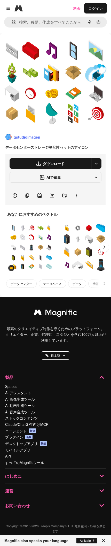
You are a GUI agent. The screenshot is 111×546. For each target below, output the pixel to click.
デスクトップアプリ (25, 443)
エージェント (20, 430)
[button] (55, 355)
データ (77, 283)
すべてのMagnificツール (24, 462)
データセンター (21, 283)
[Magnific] (55, 313)
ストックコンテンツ (21, 418)
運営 (9, 491)
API (8, 456)
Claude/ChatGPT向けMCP (26, 424)
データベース (52, 283)
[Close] (103, 540)
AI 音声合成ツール (20, 411)
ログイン (95, 8)
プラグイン (18, 437)
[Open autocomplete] (11, 22)
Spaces (11, 386)
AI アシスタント (18, 392)
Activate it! (87, 540)
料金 (77, 8)
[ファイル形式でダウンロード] (96, 163)
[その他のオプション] (77, 195)
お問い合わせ (17, 505)
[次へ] (104, 247)
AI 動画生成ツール (20, 405)
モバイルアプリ (17, 449)
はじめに (13, 476)
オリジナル (35, 44)
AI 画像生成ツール (20, 399)
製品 (9, 377)
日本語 (55, 355)
